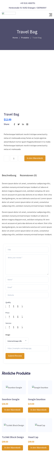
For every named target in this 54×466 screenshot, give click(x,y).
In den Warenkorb (35, 158)
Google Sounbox (36, 399)
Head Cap (33, 437)
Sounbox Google (10, 399)
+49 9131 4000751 (27, 3)
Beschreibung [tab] (9, 175)
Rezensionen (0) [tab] (28, 175)
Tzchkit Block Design (13, 437)
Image (8, 335)
